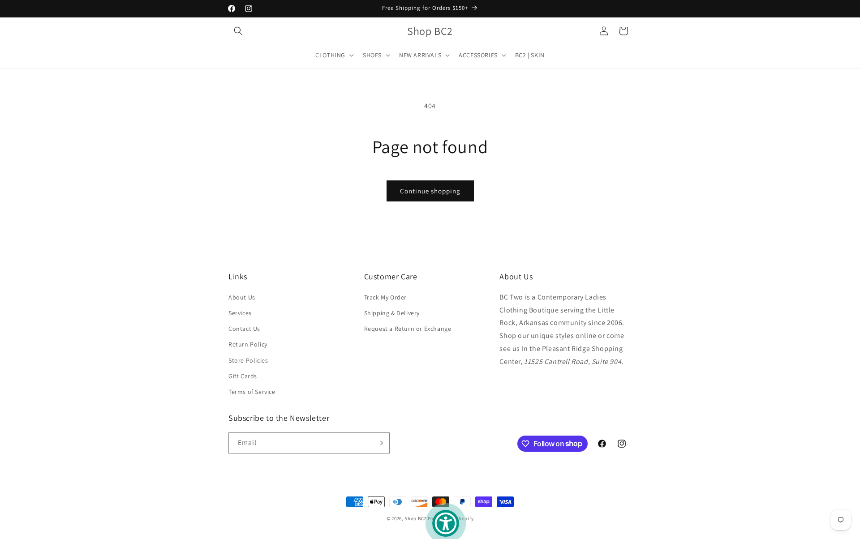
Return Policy (247, 344)
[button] (238, 31)
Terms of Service (251, 391)
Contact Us (244, 328)
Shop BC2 (415, 518)
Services (240, 312)
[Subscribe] (379, 442)
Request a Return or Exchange (408, 328)
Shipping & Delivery (392, 312)
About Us (241, 297)
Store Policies (248, 360)
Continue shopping (430, 191)
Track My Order (385, 297)
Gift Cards (242, 376)
